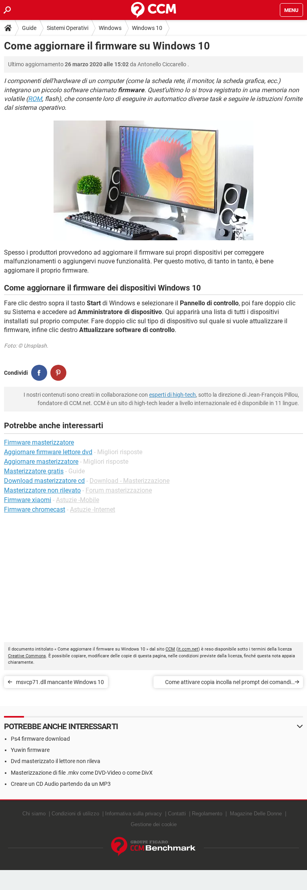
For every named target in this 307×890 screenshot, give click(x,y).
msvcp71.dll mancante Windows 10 (60, 682)
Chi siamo (34, 814)
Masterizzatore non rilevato (42, 490)
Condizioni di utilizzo (75, 814)
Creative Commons (27, 656)
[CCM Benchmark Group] (153, 846)
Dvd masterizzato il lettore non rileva (55, 761)
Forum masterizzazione (119, 490)
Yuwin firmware (30, 750)
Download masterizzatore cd (44, 481)
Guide (29, 28)
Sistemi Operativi (67, 28)
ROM (35, 99)
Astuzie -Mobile (77, 500)
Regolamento (207, 814)
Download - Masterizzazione (129, 481)
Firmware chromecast (34, 509)
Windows (110, 28)
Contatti (177, 814)
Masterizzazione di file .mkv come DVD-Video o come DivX (82, 772)
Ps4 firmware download (40, 739)
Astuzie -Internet (92, 509)
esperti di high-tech (172, 395)
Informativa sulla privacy (133, 814)
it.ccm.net (188, 649)
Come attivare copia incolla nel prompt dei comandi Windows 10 (228, 683)
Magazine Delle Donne (256, 814)
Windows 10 (147, 28)
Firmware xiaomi (27, 500)
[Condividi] (39, 373)
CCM (170, 649)
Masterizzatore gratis (34, 471)
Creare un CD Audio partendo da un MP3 (61, 784)
